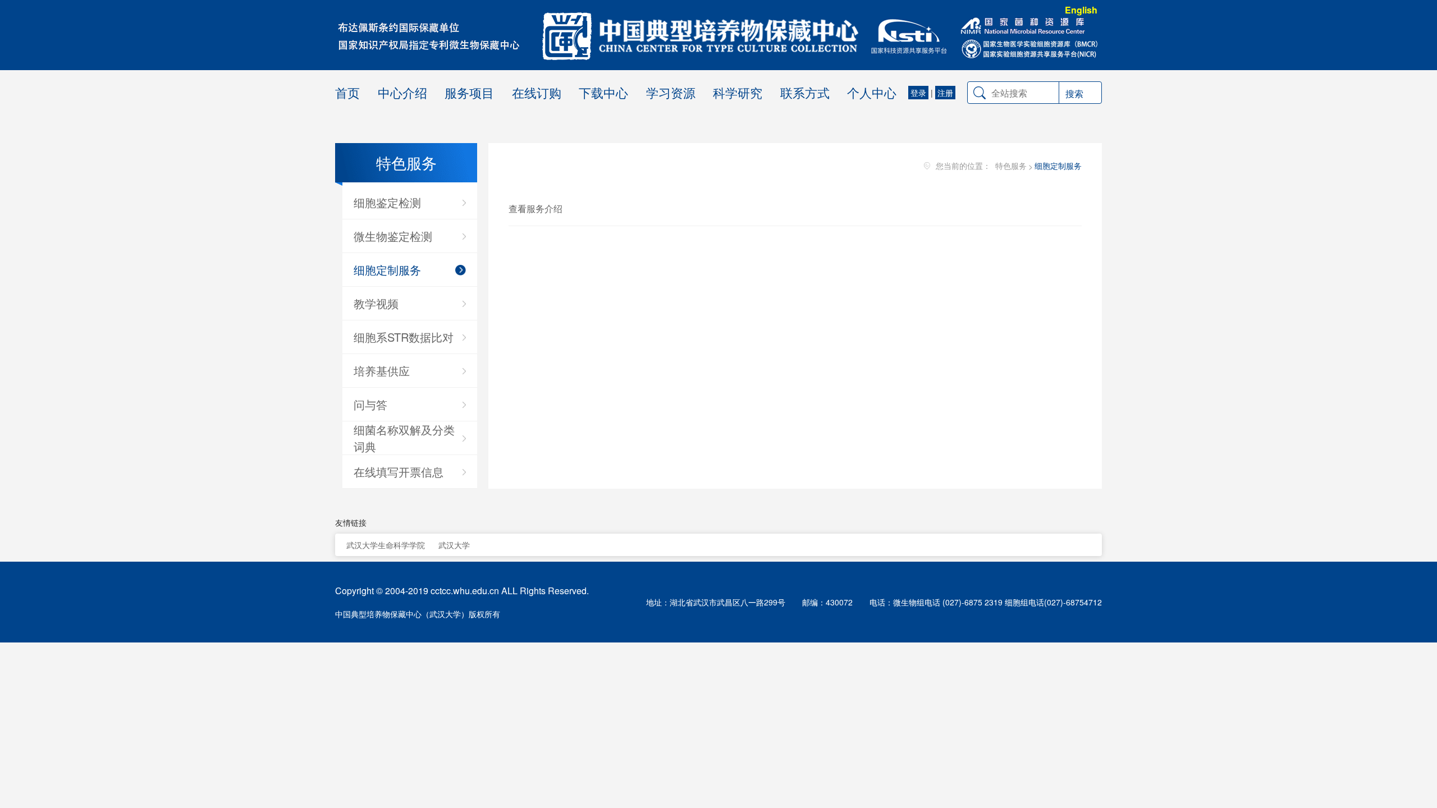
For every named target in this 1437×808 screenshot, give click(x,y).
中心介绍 (402, 92)
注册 (945, 92)
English (1081, 9)
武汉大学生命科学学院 (385, 544)
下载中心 (603, 92)
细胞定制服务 (1058, 165)
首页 (347, 92)
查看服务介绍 (535, 208)
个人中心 (871, 92)
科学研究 (737, 92)
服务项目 (469, 92)
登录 (918, 92)
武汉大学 (454, 544)
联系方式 (805, 92)
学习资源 (670, 92)
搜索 (1074, 93)
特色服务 (1011, 165)
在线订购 (536, 92)
